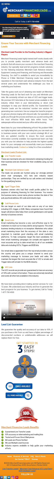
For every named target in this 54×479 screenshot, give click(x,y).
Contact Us (13, 16)
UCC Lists (8, 267)
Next (52, 33)
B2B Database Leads (27, 471)
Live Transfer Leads (13, 156)
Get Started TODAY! (22, 459)
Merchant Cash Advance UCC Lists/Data (36, 469)
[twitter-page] (5, 477)
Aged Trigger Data (12, 187)
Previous (1, 33)
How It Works (40, 456)
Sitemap (35, 459)
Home (9, 456)
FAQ (32, 456)
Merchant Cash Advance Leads (17, 170)
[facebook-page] (1, 477)
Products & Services (21, 456)
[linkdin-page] (8, 477)
